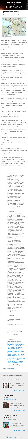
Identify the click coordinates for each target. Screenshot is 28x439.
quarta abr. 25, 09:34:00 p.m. (14, 365)
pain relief (9, 351)
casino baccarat (11, 362)
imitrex (13, 355)
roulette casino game (18, 351)
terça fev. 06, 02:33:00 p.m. (14, 335)
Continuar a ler (19, 390)
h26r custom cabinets (17, 361)
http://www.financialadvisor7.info (15, 350)
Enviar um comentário (8, 368)
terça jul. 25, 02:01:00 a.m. (13, 311)
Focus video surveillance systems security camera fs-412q (16, 353)
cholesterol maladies (12, 346)
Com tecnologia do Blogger (15, 437)
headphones (19, 362)
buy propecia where (14, 342)
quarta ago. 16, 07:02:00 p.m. (14, 324)
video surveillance (20, 344)
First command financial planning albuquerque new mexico (14, 347)
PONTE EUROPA (14, 3)
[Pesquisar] (26, 3)
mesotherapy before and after (14, 343)
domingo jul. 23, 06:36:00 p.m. (14, 207)
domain (15, 357)
